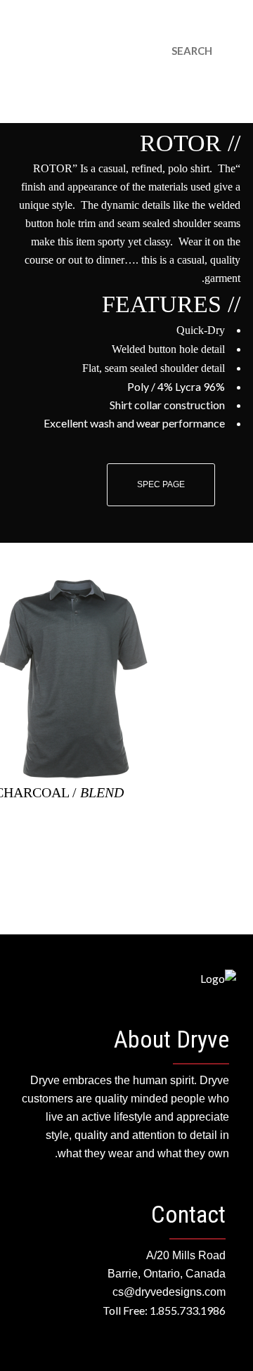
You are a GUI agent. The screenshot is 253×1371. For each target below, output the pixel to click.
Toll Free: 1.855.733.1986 (164, 1310)
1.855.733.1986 (214, 41)
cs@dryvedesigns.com (134, 41)
